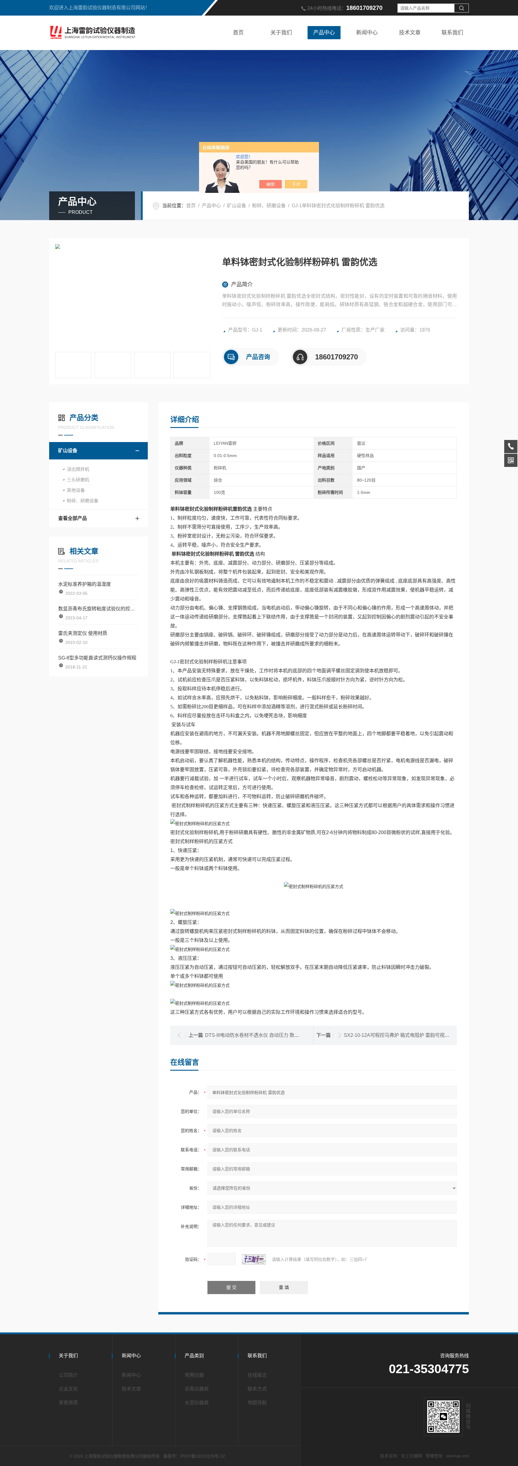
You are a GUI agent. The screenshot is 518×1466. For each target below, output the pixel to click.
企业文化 (68, 1388)
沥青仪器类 (197, 1388)
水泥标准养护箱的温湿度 (84, 584)
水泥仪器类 (197, 1402)
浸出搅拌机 (78, 469)
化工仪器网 (411, 1455)
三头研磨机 (78, 479)
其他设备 (76, 490)
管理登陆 (434, 1455)
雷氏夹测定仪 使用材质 (82, 633)
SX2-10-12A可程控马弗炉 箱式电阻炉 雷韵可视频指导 (401, 1035)
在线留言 (257, 1375)
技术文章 (410, 33)
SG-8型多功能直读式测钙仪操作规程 (97, 657)
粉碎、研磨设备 (269, 205)
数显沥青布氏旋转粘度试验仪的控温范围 (98, 608)
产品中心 (324, 33)
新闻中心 (367, 33)
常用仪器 (194, 1375)
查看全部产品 (72, 518)
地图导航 (257, 1402)
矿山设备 (236, 205)
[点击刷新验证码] (254, 1259)
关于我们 (281, 33)
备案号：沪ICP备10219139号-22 (194, 1456)
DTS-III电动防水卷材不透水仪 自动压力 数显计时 (257, 1035)
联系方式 (257, 1388)
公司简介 (68, 1375)
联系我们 (452, 33)
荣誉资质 (68, 1402)
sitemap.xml (457, 1455)
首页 (238, 33)
